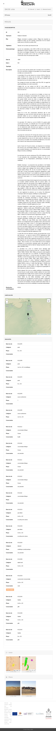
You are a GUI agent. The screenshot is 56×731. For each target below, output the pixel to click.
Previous (8, 15)
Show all (32, 9)
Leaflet (38, 334)
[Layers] (48, 300)
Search (38, 9)
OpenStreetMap (44, 334)
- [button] (6, 302)
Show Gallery (10, 589)
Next (49, 15)
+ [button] (6, 300)
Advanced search (47, 9)
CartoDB (49, 334)
